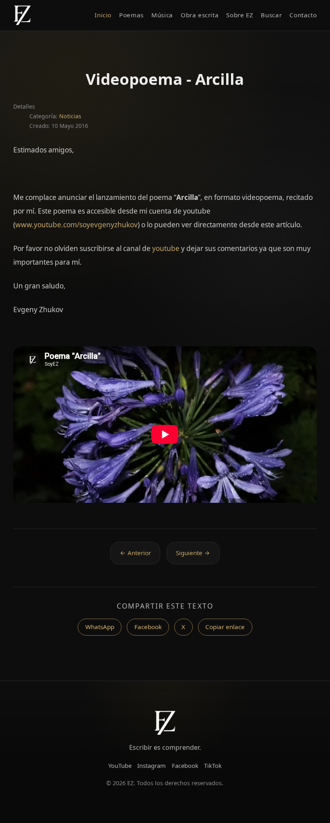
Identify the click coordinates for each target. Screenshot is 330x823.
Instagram (151, 765)
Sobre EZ (239, 15)
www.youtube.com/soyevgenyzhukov (76, 224)
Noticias (70, 116)
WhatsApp (99, 627)
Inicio (103, 15)
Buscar (271, 15)
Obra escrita (200, 15)
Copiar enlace (225, 627)
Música (162, 15)
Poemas (131, 15)
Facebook (148, 627)
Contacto (303, 15)
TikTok (213, 765)
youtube (165, 248)
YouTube (120, 765)
